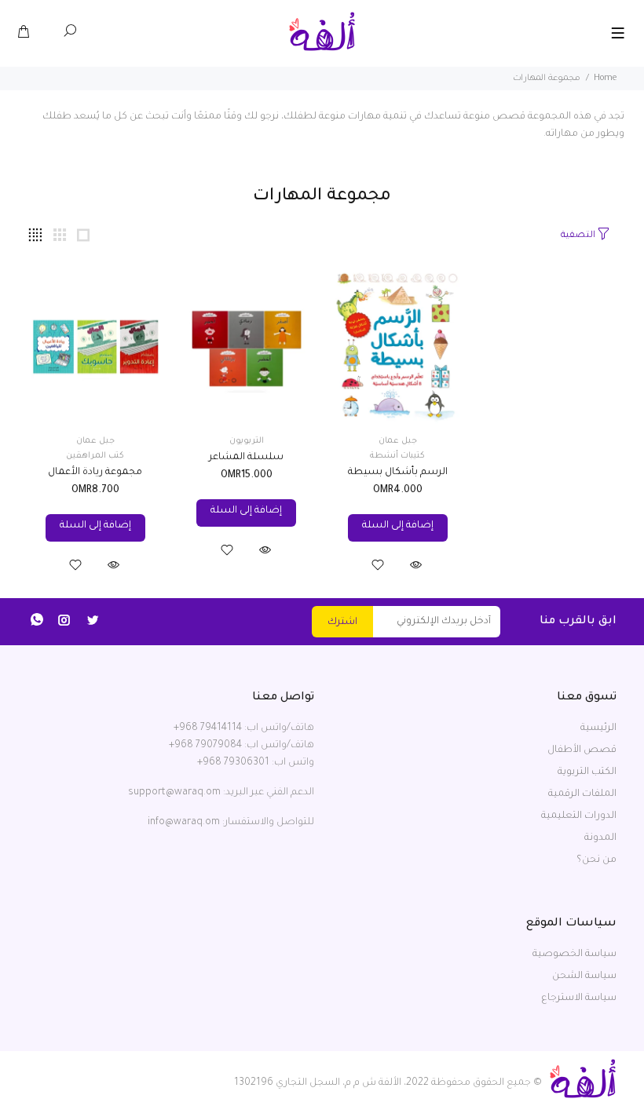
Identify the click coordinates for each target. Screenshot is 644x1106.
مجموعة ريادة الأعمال (95, 472)
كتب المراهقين (95, 456)
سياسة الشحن (584, 976)
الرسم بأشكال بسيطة (398, 472)
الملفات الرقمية (582, 794)
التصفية (578, 236)
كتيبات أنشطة (397, 456)
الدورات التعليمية (579, 816)
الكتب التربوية (587, 772)
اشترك (342, 622)
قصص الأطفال (582, 750)
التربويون (246, 441)
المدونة (600, 838)
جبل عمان (398, 441)
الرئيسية (598, 728)
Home (605, 78)
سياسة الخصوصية (574, 954)
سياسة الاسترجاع (579, 998)
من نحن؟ (596, 860)
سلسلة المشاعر (246, 457)
